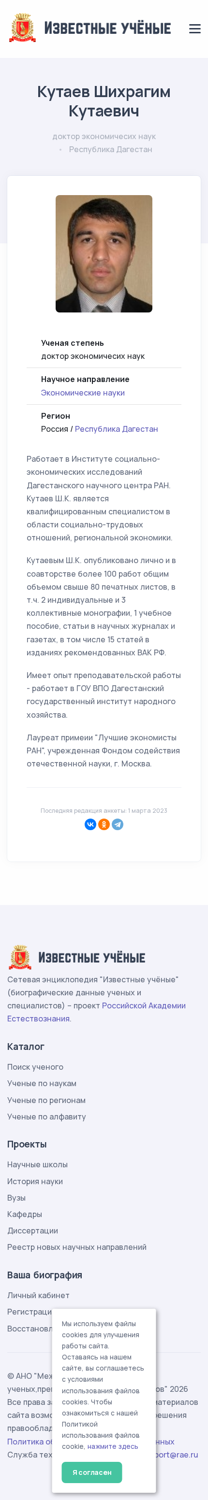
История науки (35, 1181)
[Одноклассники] (104, 824)
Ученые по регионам (46, 1100)
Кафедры (24, 1214)
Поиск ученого (35, 1066)
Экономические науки (83, 392)
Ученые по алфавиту (46, 1116)
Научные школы (37, 1164)
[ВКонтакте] (90, 824)
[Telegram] (117, 824)
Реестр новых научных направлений (77, 1247)
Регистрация (31, 1311)
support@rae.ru (169, 1454)
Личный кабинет (38, 1295)
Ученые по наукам (41, 1083)
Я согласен (92, 1472)
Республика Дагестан (116, 429)
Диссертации (32, 1230)
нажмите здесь (113, 1446)
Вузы (16, 1197)
